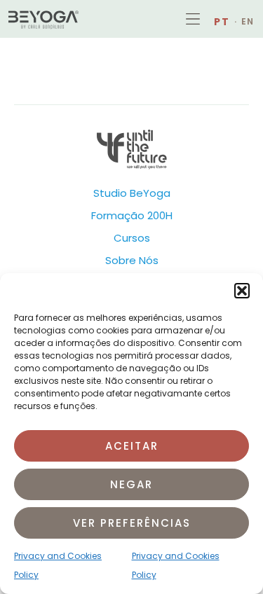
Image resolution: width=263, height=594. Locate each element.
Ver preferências (132, 523)
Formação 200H (132, 215)
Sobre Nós (132, 260)
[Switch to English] (244, 22)
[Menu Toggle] (193, 19)
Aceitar (132, 445)
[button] (242, 291)
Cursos (132, 237)
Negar (131, 484)
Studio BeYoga (131, 193)
